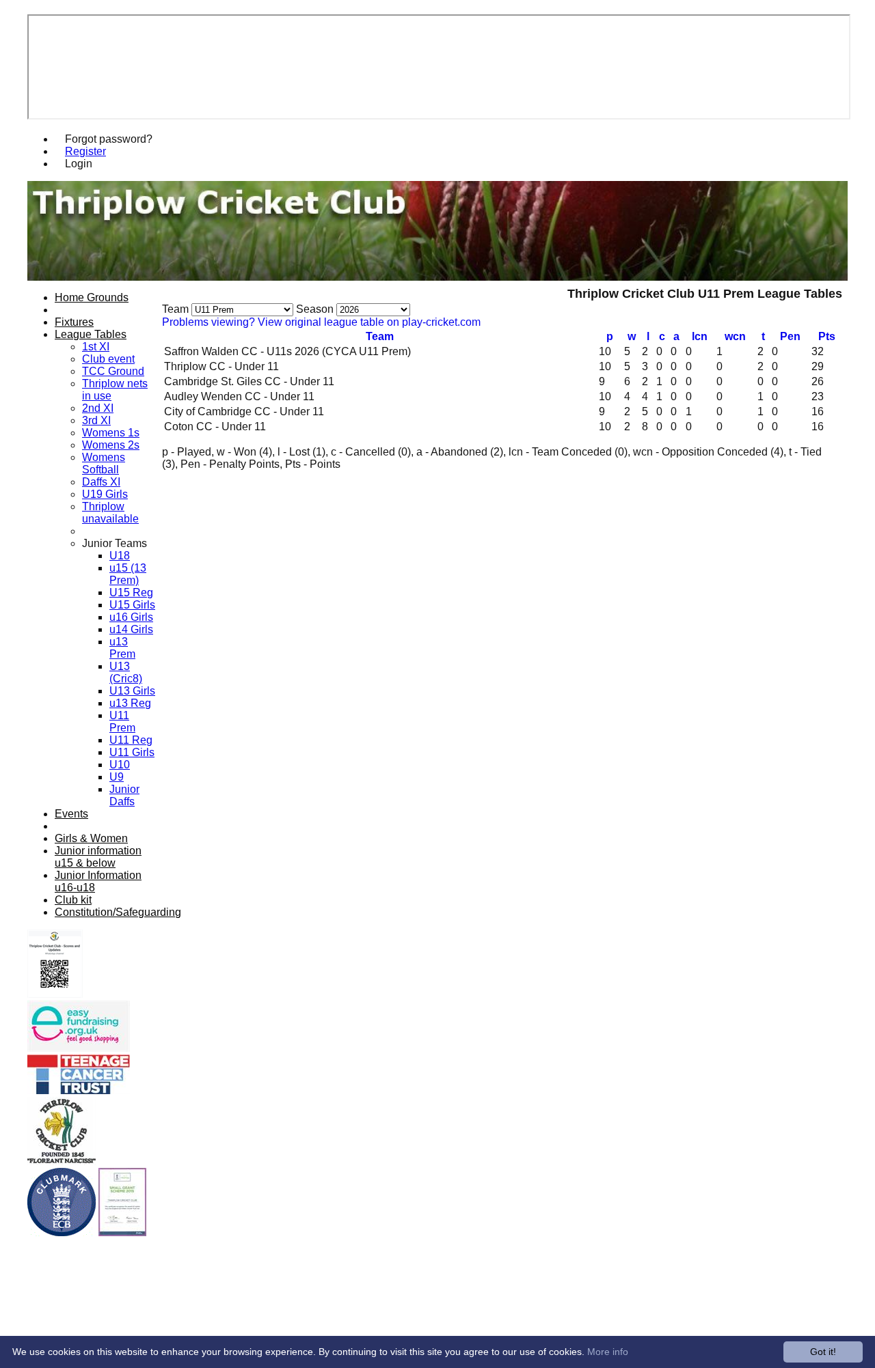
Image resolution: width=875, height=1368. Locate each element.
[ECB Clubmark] (61, 1232)
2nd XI (97, 408)
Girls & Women (91, 838)
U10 (119, 764)
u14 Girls (131, 629)
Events (71, 814)
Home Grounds (92, 297)
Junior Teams (114, 543)
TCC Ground (113, 371)
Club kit (73, 900)
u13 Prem (122, 648)
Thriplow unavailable (110, 513)
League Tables (90, 334)
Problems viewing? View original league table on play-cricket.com (321, 322)
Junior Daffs (124, 795)
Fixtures (74, 322)
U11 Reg (130, 740)
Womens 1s (110, 432)
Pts (826, 336)
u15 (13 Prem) (127, 574)
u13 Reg (130, 703)
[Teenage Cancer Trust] (78, 1090)
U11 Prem (122, 722)
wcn (735, 336)
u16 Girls (131, 617)
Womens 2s (110, 445)
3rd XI (96, 420)
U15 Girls (132, 605)
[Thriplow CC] (61, 1161)
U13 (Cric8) (125, 672)
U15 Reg (131, 592)
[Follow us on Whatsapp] (55, 994)
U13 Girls (132, 691)
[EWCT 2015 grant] (122, 1232)
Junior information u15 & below (98, 857)
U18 (119, 555)
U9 (116, 777)
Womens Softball (103, 463)
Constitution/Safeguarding (118, 912)
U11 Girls (131, 752)
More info (607, 1351)
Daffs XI (101, 482)
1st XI (95, 346)
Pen (790, 336)
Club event (108, 359)
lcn (700, 336)
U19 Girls (105, 494)
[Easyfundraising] (78, 1048)
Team (380, 336)
